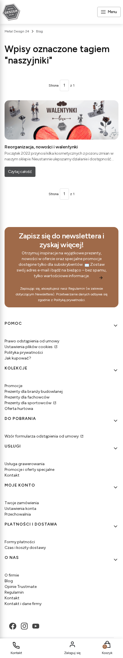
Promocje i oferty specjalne (29, 469)
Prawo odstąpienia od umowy (32, 341)
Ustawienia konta (20, 508)
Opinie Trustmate (21, 586)
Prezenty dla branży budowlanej (34, 391)
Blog (39, 31)
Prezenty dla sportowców (28, 402)
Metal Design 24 (17, 31)
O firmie (12, 575)
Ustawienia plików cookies (29, 346)
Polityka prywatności (24, 352)
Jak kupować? (18, 358)
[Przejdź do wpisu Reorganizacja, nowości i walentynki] (61, 120)
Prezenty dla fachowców (27, 397)
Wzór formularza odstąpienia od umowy (42, 436)
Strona (54, 85)
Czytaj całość (20, 171)
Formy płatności (20, 542)
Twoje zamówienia (22, 502)
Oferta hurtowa (19, 408)
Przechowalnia (18, 514)
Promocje (13, 385)
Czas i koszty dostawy (25, 547)
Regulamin (76, 289)
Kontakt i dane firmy (23, 603)
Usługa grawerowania (25, 463)
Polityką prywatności (69, 300)
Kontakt (12, 475)
